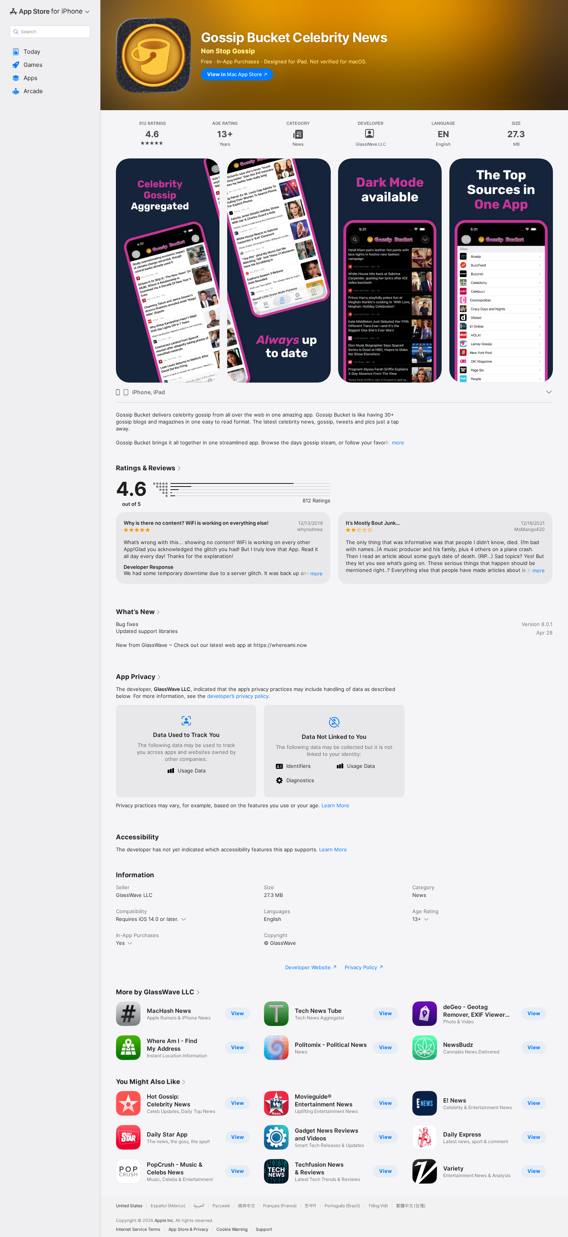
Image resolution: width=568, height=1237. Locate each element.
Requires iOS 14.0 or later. (147, 919)
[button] (50, 52)
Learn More (335, 805)
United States (129, 1206)
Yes (120, 943)
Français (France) (280, 1206)
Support (264, 1229)
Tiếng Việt (378, 1206)
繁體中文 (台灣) (410, 1206)
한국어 (310, 1206)
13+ (416, 919)
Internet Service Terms (138, 1229)
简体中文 (246, 1206)
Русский (221, 1206)
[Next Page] (560, 270)
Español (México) (168, 1206)
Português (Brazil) (342, 1206)
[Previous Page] (108, 270)
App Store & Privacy (188, 1229)
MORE (316, 573)
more (398, 442)
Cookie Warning (232, 1229)
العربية (199, 1206)
